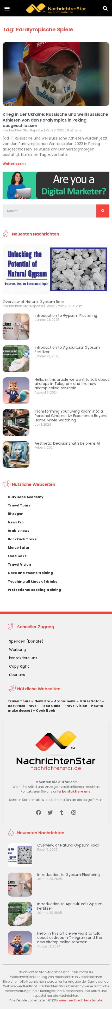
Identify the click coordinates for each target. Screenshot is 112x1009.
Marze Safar (18, 547)
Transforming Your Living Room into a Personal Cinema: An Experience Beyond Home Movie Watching (71, 416)
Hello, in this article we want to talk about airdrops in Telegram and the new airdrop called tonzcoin (72, 384)
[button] (7, 8)
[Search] (102, 210)
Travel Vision (19, 564)
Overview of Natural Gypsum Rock (34, 301)
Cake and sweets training (30, 573)
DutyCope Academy (25, 497)
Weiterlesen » (14, 163)
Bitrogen (15, 513)
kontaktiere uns (23, 658)
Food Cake (17, 556)
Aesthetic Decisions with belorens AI (67, 443)
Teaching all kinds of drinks (32, 581)
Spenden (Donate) (26, 641)
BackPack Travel (23, 539)
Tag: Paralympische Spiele (38, 29)
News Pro (16, 522)
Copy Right (19, 666)
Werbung (17, 649)
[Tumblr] (62, 812)
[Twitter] (50, 812)
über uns (17, 674)
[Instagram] (74, 812)
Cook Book (45, 710)
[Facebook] (38, 812)
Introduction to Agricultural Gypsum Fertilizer (67, 349)
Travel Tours (19, 505)
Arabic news (18, 530)
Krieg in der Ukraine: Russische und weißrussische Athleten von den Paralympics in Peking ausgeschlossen (55, 120)
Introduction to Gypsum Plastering (66, 315)
